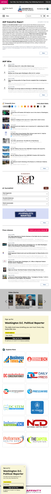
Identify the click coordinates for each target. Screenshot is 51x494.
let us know (17, 47)
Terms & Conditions (24, 340)
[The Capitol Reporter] (37, 439)
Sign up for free (17, 338)
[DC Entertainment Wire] (13, 391)
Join (46, 188)
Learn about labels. (43, 103)
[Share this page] (48, 16)
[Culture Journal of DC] (37, 359)
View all (48, 2)
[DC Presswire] (37, 391)
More (43, 53)
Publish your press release (37, 230)
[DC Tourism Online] (37, 407)
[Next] (45, 301)
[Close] (24, 466)
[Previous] (6, 301)
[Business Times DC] (13, 359)
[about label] (11, 115)
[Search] (41, 16)
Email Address (10, 333)
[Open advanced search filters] (44, 16)
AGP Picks (4, 2)
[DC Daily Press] (37, 375)
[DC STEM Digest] (13, 407)
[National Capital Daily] (37, 423)
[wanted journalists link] (25, 180)
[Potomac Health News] (13, 439)
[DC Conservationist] (13, 375)
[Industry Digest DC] (13, 423)
